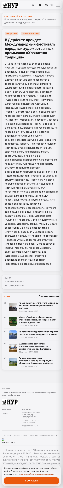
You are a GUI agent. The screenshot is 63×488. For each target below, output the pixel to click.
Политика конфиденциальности (43, 435)
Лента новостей (30, 34)
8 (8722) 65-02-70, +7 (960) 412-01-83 (30, 421)
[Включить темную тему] (40, 5)
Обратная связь (20, 435)
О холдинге (6, 435)
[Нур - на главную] (14, 5)
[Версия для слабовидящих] (46, 5)
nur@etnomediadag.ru (30, 426)
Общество (11, 34)
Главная (5, 414)
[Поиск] (33, 5)
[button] (58, 5)
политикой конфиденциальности (37, 474)
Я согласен (31, 481)
